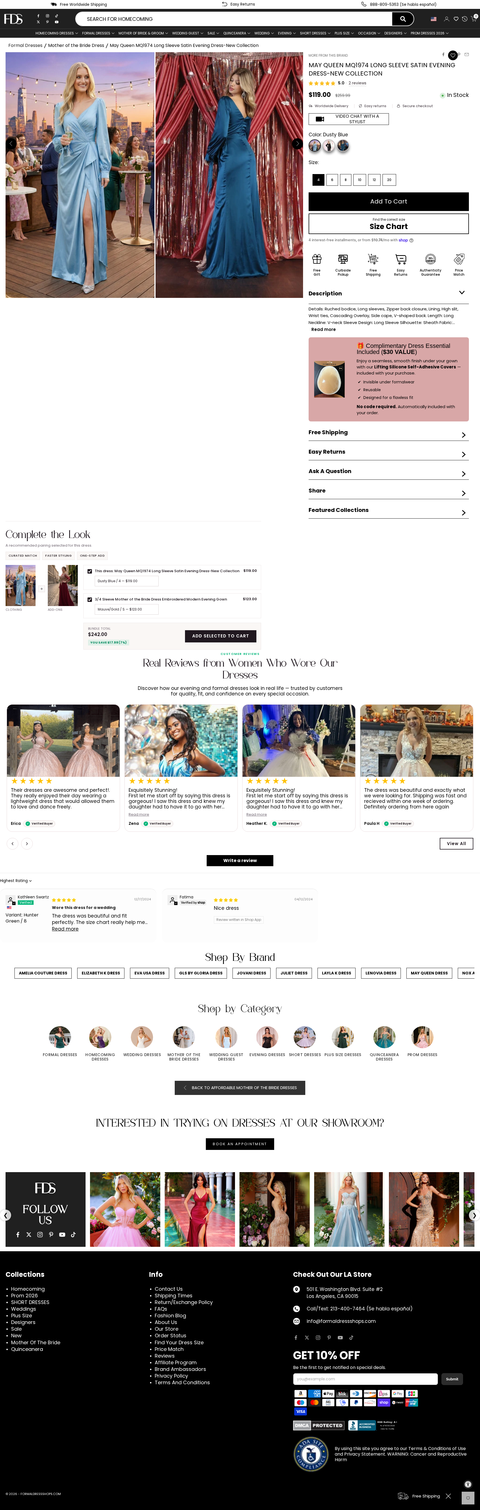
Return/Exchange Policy (184, 1302)
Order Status (170, 1335)
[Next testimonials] (27, 844)
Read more (139, 814)
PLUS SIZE (342, 33)
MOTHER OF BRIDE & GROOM (141, 33)
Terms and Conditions (182, 1382)
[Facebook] (38, 16)
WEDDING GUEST (185, 33)
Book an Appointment (240, 1144)
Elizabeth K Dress (101, 973)
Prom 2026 (24, 1295)
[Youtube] (57, 22)
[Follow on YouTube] (340, 1337)
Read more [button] (65, 929)
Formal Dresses (25, 45)
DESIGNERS (393, 33)
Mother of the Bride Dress (76, 45)
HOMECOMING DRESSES (55, 33)
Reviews (165, 1355)
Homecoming (28, 1288)
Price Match (169, 1349)
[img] (64, 900)
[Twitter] (38, 22)
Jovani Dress (251, 973)
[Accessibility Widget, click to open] (468, 1484)
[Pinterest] (47, 22)
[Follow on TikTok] (351, 1337)
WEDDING (262, 33)
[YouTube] (62, 1234)
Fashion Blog (170, 1315)
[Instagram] (47, 16)
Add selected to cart (220, 636)
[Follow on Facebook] (296, 1337)
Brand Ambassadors (180, 1369)
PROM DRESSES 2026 (427, 33)
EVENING (285, 33)
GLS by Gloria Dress (200, 973)
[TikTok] (57, 16)
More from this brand (328, 55)
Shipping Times (173, 1295)
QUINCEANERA (234, 33)
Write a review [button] (240, 860)
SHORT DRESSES (313, 33)
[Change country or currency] (434, 19)
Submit (452, 1379)
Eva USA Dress (149, 973)
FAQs (161, 1308)
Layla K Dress (336, 973)
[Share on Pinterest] (459, 54)
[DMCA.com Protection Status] (319, 1425)
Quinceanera (27, 1349)
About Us (166, 1322)
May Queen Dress (429, 973)
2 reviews (357, 83)
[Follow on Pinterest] (329, 1337)
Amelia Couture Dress (43, 973)
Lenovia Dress (381, 973)
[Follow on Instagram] (318, 1337)
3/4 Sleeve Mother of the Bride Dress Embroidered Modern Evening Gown (161, 599)
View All (456, 843)
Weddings (23, 1308)
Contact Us (169, 1288)
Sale (211, 33)
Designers (23, 1322)
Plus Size (21, 1315)
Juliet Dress (294, 973)
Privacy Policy (171, 1375)
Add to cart (388, 201)
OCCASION (367, 33)
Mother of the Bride (35, 1342)
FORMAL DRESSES (96, 33)
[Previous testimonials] (12, 844)
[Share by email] (466, 54)
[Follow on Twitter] (307, 1337)
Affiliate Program (176, 1362)
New (16, 1335)
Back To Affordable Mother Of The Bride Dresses (244, 1088)
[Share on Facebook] (443, 54)
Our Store (166, 1328)
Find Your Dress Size (179, 1342)
